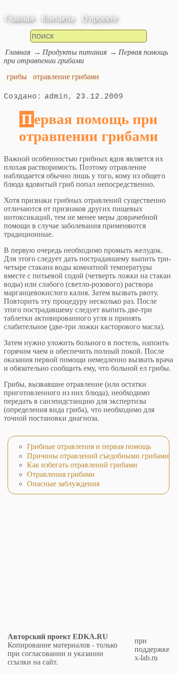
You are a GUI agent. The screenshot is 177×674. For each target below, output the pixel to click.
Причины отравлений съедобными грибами (98, 456)
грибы (17, 77)
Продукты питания (74, 52)
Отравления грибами (61, 474)
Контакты (58, 19)
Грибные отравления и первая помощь (89, 446)
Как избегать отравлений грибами (82, 465)
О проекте (99, 19)
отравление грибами (66, 77)
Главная (19, 19)
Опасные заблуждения (63, 484)
